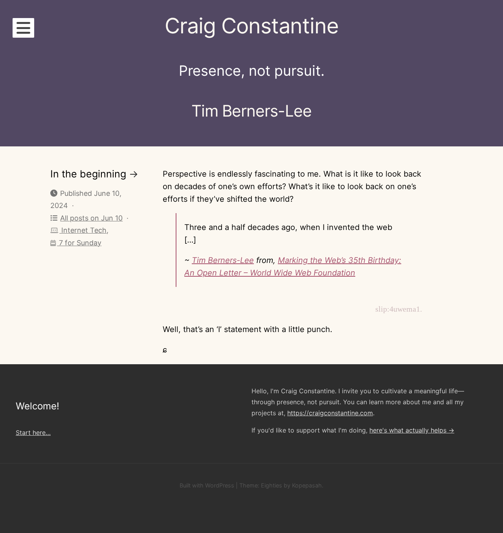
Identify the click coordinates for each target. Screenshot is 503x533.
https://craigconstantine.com (330, 413)
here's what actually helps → (411, 430)
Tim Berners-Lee (223, 260)
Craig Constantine (251, 25)
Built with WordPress (207, 485)
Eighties (271, 485)
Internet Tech (82, 230)
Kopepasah (307, 485)
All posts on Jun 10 (91, 218)
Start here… (33, 432)
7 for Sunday (79, 243)
